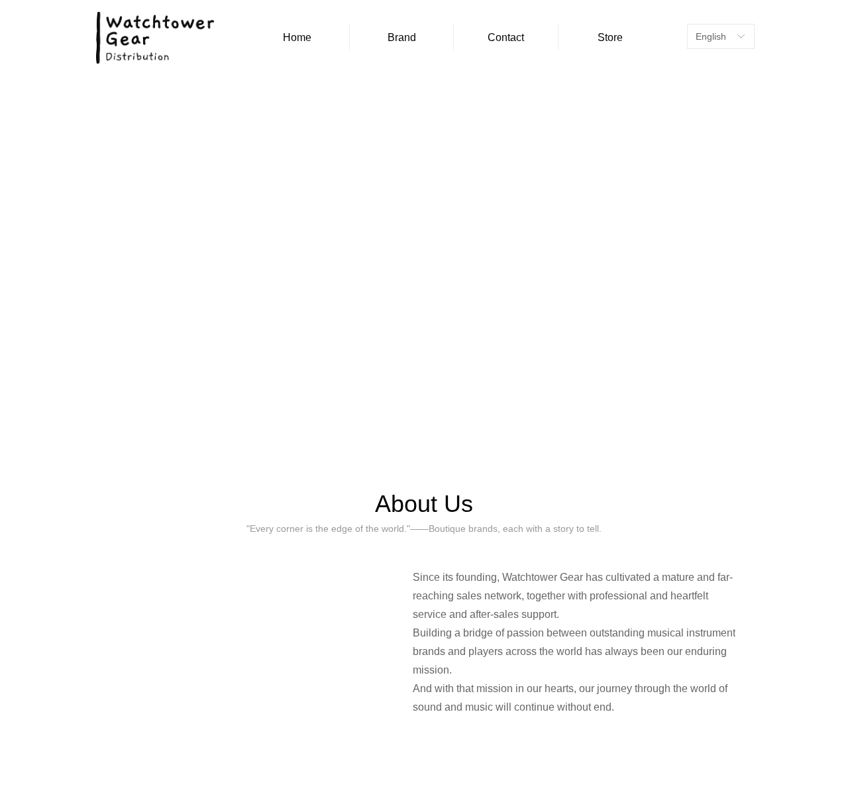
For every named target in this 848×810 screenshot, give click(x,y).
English (711, 36)
